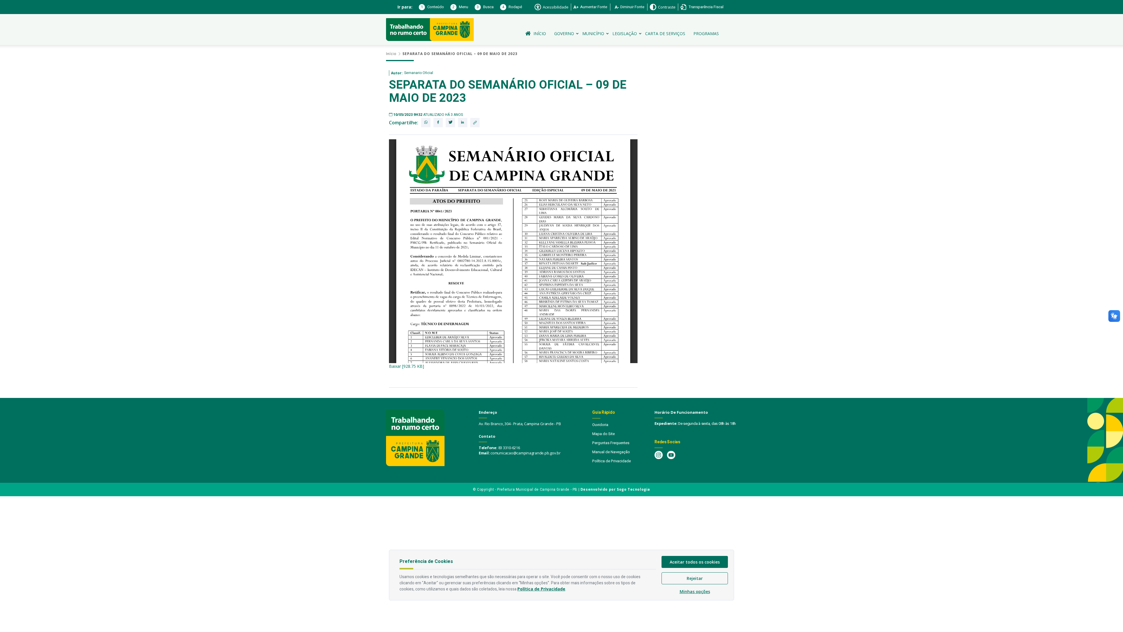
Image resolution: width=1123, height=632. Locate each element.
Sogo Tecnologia (633, 489)
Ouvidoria (600, 424)
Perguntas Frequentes (610, 443)
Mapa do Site (603, 434)
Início (539, 33)
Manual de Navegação (611, 452)
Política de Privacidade (611, 461)
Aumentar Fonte (593, 7)
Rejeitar (695, 578)
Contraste (667, 7)
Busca (485, 7)
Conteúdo (432, 7)
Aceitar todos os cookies (695, 562)
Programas (706, 33)
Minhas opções (695, 591)
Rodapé (512, 7)
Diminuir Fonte (632, 7)
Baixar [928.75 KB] (406, 366)
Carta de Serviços (665, 33)
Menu (460, 7)
